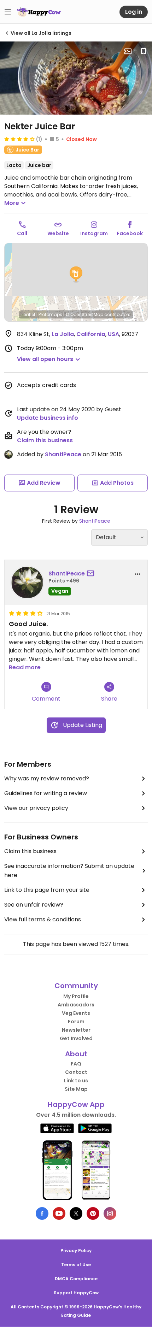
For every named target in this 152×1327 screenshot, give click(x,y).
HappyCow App (76, 1104)
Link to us (76, 1080)
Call (22, 233)
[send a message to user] (92, 573)
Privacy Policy (76, 1251)
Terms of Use (76, 1265)
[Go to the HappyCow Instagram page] (110, 1213)
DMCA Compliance (76, 1279)
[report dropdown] (137, 574)
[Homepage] (39, 12)
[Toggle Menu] (8, 12)
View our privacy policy (36, 808)
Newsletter (76, 1029)
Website (58, 233)
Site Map (76, 1089)
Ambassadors (76, 1004)
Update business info (47, 418)
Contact (76, 1072)
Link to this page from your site (46, 890)
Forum (76, 1021)
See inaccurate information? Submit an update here (69, 870)
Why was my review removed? (46, 778)
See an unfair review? (33, 905)
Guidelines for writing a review (45, 793)
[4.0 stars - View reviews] (19, 139)
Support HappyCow (76, 1293)
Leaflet (28, 314)
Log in (133, 12)
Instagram (94, 233)
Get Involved (76, 1038)
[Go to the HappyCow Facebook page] (42, 1213)
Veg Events (76, 1013)
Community (76, 986)
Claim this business (45, 440)
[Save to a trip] (128, 51)
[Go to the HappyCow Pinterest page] (93, 1213)
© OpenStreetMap (84, 314)
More (11, 203)
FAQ (76, 1063)
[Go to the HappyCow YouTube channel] (59, 1213)
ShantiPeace (63, 454)
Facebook (130, 233)
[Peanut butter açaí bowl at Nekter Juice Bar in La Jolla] (76, 78)
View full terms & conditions (42, 919)
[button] (76, 274)
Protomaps (50, 314)
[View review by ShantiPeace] (27, 582)
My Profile (76, 996)
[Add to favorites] (143, 51)
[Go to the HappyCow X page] (76, 1213)
